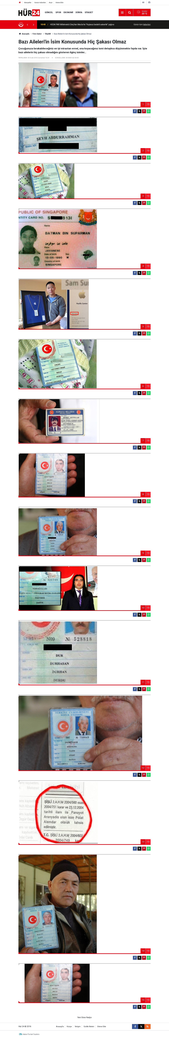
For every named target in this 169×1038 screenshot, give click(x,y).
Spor (58, 12)
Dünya (79, 12)
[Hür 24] (29, 12)
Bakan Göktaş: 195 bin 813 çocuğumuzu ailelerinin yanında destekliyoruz (81, 24)
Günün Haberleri (40, 2)
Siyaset (89, 12)
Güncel (49, 12)
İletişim (78, 1027)
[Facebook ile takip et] (135, 1026)
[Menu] (122, 12)
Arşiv (50, 2)
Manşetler (27, 2)
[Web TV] (143, 2)
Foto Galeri (37, 34)
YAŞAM (48, 34)
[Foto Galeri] (149, 2)
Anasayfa (25, 34)
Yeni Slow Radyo (84, 1017)
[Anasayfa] (19, 2)
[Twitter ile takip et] (141, 1026)
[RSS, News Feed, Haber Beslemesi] (147, 1026)
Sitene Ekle (59, 2)
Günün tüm (142, 24)
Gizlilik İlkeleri (89, 1027)
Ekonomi (68, 12)
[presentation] (27, 24)
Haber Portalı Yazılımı (31, 1034)
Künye (69, 1027)
